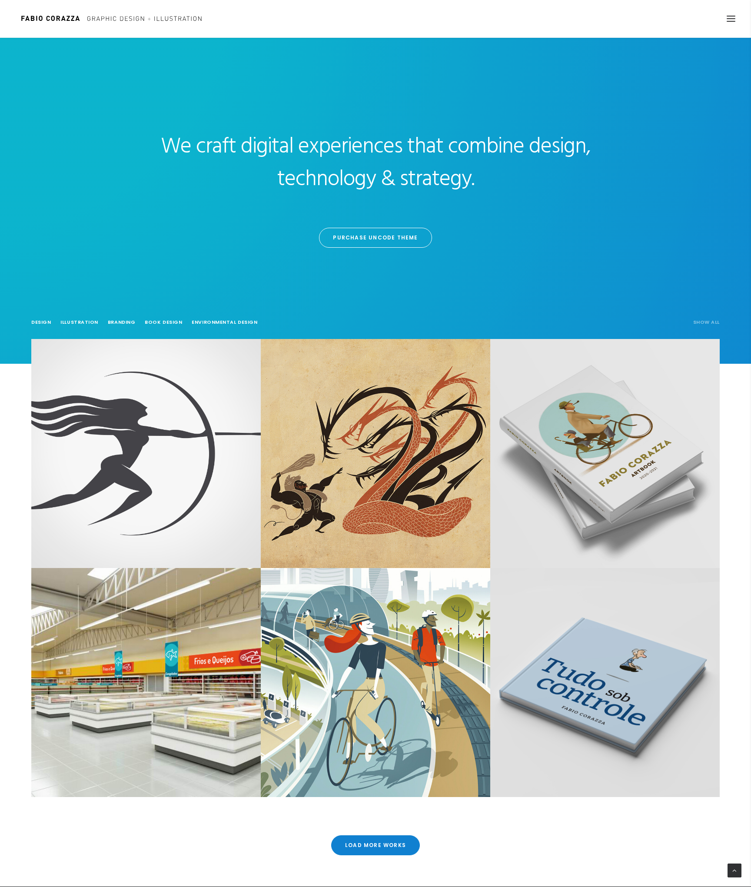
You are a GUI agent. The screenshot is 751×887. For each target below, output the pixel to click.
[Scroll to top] (734, 870)
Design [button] (41, 322)
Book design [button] (163, 322)
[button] (731, 18)
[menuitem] (706, 328)
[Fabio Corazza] (111, 19)
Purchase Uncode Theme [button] (375, 237)
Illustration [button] (79, 322)
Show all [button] (706, 322)
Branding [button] (121, 322)
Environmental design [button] (224, 322)
